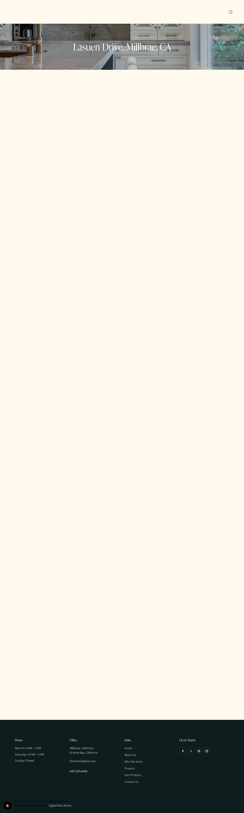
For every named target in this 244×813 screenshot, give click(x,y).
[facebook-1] (182, 751)
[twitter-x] (190, 751)
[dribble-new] (198, 751)
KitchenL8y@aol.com (83, 761)
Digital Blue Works (60, 805)
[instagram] (206, 751)
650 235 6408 (78, 771)
